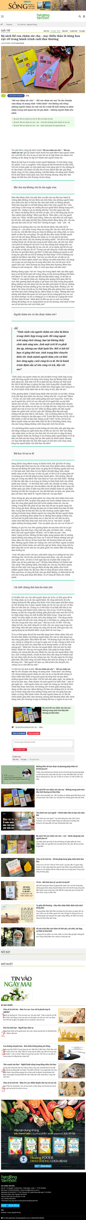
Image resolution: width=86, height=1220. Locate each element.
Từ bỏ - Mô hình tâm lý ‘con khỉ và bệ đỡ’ (53, 882)
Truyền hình (73, 31)
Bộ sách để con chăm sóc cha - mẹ (26, 727)
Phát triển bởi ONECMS (37, 1218)
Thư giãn (82, 31)
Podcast (9, 24)
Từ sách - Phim (56, 31)
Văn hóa (46, 31)
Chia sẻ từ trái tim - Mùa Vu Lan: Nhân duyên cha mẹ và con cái (29, 1083)
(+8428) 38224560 (10, 1198)
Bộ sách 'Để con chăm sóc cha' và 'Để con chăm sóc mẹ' (33, 119)
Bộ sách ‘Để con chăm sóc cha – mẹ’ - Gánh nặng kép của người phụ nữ (39, 126)
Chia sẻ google (33, 733)
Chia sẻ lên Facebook (16, 96)
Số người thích (34, 759)
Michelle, (4, 1212)
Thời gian (23, 759)
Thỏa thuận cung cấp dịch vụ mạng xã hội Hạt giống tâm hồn (19, 1200)
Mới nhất (7, 964)
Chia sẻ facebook (19, 733)
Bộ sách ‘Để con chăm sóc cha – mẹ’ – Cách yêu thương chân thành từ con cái (42, 122)
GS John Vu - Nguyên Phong (27, 24)
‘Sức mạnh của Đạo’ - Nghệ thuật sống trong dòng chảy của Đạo (29, 1064)
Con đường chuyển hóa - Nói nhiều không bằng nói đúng (26, 1046)
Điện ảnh (65, 31)
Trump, (9, 1212)
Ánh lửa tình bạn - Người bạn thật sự (18, 1028)
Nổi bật (5, 952)
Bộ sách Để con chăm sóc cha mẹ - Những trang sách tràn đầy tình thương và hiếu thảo (56, 710)
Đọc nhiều (8, 1005)
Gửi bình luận (20, 749)
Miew (21, 150)
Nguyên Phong (16, 1212)
